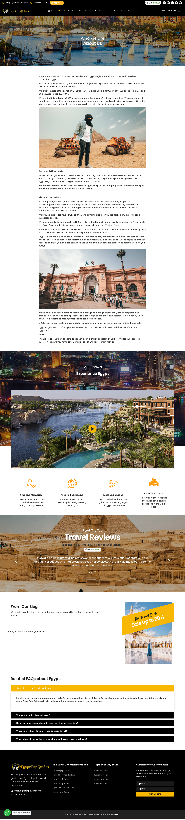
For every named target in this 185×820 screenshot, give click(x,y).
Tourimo (116, 814)
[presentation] (16, 561)
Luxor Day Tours (101, 775)
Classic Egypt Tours (61, 770)
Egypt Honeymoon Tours (63, 787)
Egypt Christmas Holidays (64, 775)
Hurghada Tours (101, 783)
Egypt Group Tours (61, 783)
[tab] (92, 688)
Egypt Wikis (57, 2)
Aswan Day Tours (101, 779)
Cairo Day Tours (101, 770)
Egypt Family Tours (61, 779)
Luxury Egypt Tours (61, 792)
